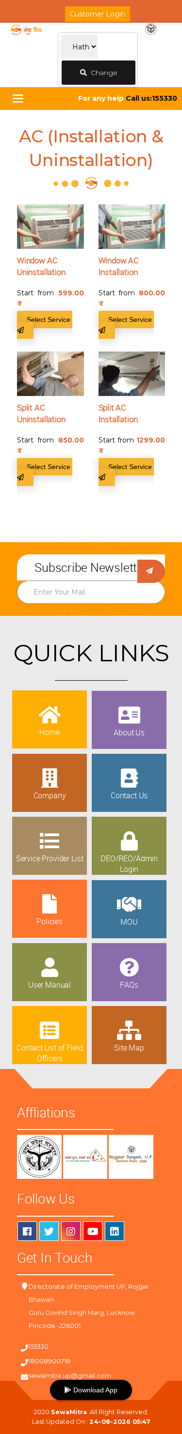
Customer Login (97, 14)
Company (49, 795)
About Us (129, 732)
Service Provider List (49, 858)
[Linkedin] (114, 1231)
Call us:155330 (151, 98)
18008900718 (49, 1361)
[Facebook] (27, 1231)
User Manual (49, 984)
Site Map (129, 1047)
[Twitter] (49, 1231)
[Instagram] (71, 1231)
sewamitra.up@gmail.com (70, 1375)
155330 (39, 1346)
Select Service (49, 319)
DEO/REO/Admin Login (129, 863)
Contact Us (129, 795)
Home (49, 732)
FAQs (129, 984)
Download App (94, 1390)
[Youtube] (92, 1231)
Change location (100, 76)
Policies (49, 921)
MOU (129, 921)
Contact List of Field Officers (50, 1053)
